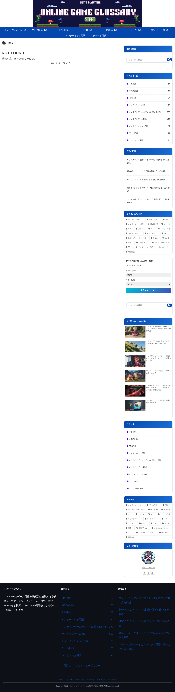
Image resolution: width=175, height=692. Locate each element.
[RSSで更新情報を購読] (152, 573)
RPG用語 (101, 680)
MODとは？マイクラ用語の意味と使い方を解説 (146, 180)
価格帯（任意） (132, 270)
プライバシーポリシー (88, 665)
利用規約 (66, 665)
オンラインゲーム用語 (75, 680)
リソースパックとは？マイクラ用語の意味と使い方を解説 (148, 161)
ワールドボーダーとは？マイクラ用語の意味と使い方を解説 (148, 200)
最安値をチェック (148, 290)
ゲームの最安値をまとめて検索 (139, 261)
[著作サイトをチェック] (144, 573)
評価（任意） (131, 280)
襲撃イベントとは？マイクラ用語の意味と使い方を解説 (148, 189)
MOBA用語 (112, 680)
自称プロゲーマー (148, 568)
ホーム (61, 680)
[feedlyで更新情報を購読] (148, 573)
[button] (169, 59)
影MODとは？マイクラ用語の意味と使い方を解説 (147, 171)
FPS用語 (90, 680)
